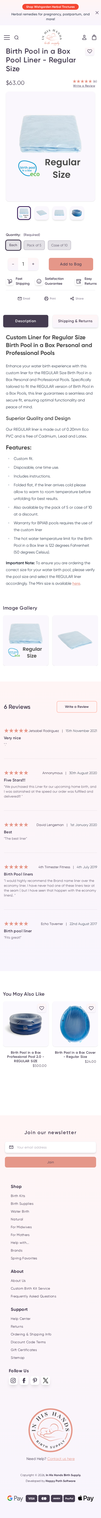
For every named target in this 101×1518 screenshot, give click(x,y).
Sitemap (18, 1358)
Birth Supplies (22, 1204)
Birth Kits (18, 1196)
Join (50, 1162)
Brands (16, 1250)
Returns (17, 1326)
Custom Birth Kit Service (30, 1288)
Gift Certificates (24, 1350)
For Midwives (21, 1227)
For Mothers (20, 1235)
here (76, 583)
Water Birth (20, 1211)
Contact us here (61, 1459)
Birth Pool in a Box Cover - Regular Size (75, 1055)
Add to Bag (71, 264)
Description (25, 321)
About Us (18, 1281)
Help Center (21, 1319)
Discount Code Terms (28, 1342)
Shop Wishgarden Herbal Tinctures (50, 7)
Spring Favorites (24, 1258)
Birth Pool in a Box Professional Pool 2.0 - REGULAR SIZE (25, 1057)
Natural (17, 1219)
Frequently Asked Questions (33, 1296)
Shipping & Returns (75, 321)
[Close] (96, 12)
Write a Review (84, 86)
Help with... (20, 1243)
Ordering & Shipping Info (31, 1334)
